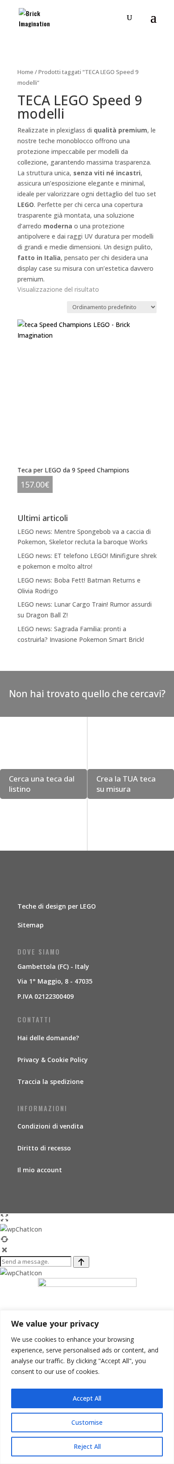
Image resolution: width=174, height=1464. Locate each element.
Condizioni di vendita (50, 1126)
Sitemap (30, 925)
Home (25, 72)
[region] (87, 1387)
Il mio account (39, 1170)
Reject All (87, 1446)
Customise (87, 1422)
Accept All (87, 1398)
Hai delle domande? (48, 1038)
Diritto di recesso (44, 1148)
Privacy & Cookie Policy (52, 1059)
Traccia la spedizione (50, 1081)
